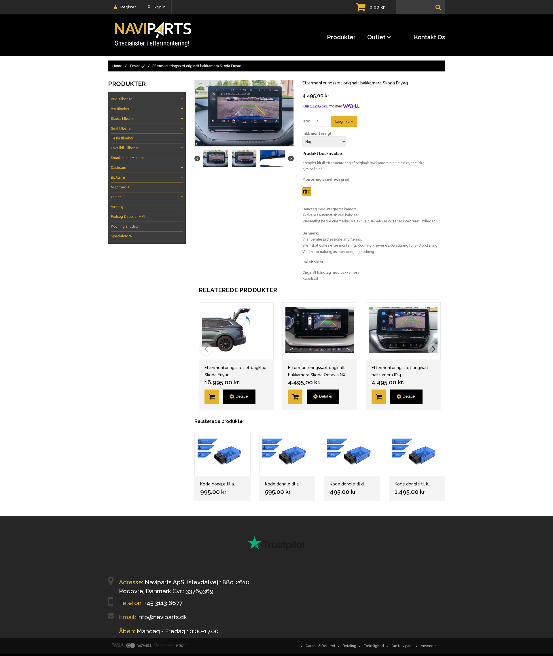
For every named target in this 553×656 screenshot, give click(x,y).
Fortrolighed (374, 646)
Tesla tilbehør (147, 138)
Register (128, 7)
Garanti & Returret (320, 646)
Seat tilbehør (147, 128)
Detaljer (242, 396)
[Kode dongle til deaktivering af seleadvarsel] (352, 454)
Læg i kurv (344, 121)
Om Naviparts (402, 646)
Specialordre (121, 236)
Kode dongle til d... (348, 484)
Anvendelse (431, 646)
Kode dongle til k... (413, 484)
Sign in (160, 7)
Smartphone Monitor (127, 158)
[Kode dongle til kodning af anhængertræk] (417, 454)
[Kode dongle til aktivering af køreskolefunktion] (287, 454)
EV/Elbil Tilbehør (147, 148)
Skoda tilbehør (147, 118)
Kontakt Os (429, 37)
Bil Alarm (147, 177)
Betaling (349, 646)
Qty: (306, 121)
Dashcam (147, 167)
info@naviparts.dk (162, 617)
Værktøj (117, 207)
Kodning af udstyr (125, 226)
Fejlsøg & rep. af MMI (128, 217)
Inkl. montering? (317, 134)
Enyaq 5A (137, 66)
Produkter (341, 37)
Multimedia (147, 187)
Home (117, 66)
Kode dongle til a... (218, 484)
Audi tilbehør (147, 99)
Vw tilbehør (147, 108)
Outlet (376, 37)
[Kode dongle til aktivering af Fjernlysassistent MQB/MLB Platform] (222, 454)
